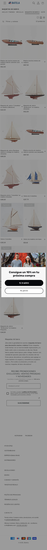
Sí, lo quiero (24, 283)
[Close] (43, 255)
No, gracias (24, 291)
